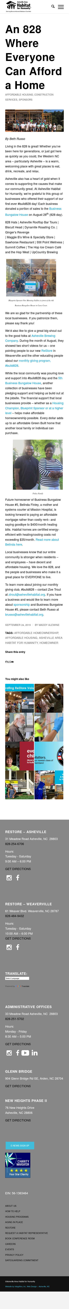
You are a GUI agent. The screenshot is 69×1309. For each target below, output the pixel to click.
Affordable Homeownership (36, 633)
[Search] (51, 6)
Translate (25, 986)
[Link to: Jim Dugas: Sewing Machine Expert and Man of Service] (19, 727)
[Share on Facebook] (6, 662)
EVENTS (9, 1249)
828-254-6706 (14, 843)
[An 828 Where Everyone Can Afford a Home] (34, 120)
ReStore (46, 350)
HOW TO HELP (12, 1211)
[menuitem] (51, 6)
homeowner (49, 643)
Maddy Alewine (49, 625)
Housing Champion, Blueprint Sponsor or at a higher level (34, 408)
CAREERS (10, 1244)
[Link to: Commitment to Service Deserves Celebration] (19, 698)
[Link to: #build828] (48, 698)
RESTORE (10, 1227)
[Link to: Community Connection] (48, 784)
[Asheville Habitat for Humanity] (28, 6)
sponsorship (22, 604)
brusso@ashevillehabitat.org (24, 614)
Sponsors (25, 99)
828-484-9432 (14, 916)
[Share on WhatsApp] (10, 662)
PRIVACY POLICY (14, 1254)
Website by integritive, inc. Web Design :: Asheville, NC (27, 1286)
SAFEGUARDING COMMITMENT (21, 1260)
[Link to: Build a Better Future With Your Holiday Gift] (19, 756)
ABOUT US (10, 1205)
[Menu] (59, 6)
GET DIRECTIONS (18, 869)
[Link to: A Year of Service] (48, 756)
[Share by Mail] (12, 662)
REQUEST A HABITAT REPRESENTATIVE (26, 1233)
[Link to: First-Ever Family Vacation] (19, 784)
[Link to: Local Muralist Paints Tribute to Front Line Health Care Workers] (48, 727)
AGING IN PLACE (14, 1222)
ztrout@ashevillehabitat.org (27, 594)
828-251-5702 (14, 1018)
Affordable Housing (19, 94)
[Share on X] (8, 662)
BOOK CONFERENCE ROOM (20, 1238)
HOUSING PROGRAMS (17, 1216)
